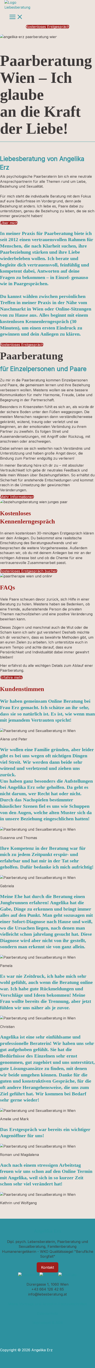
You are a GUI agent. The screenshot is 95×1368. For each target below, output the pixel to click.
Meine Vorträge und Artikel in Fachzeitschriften (47, 1304)
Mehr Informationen (17, 497)
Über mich (9, 223)
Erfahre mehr (11, 677)
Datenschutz (47, 1313)
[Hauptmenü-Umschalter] (16, 17)
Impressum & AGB (47, 1322)
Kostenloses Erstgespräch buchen (28, 571)
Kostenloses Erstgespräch (22, 344)
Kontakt (47, 1267)
